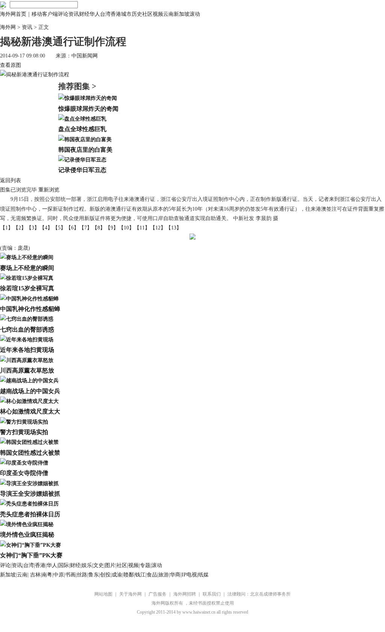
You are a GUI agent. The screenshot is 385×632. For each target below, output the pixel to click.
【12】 (158, 228)
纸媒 (203, 575)
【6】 (72, 228)
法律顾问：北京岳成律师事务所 (259, 594)
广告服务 (158, 594)
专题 (145, 565)
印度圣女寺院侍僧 (24, 473)
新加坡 (181, 14)
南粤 (47, 575)
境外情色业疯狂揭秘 (27, 534)
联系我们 (212, 594)
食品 (152, 575)
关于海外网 (130, 594)
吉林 (35, 575)
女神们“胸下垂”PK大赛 (31, 555)
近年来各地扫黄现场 (27, 349)
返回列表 (10, 180)
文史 (98, 565)
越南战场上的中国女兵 (30, 391)
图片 (110, 565)
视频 (158, 14)
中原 (58, 575)
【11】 (142, 228)
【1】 (6, 228)
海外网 (8, 27)
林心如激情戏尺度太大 (30, 411)
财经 (84, 14)
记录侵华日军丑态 (82, 169)
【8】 (98, 228)
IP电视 (189, 575)
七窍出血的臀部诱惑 (27, 329)
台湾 (105, 14)
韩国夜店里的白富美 (85, 149)
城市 (126, 14)
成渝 (117, 575)
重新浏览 (48, 190)
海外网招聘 (184, 594)
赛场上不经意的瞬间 (27, 268)
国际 (63, 565)
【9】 (111, 228)
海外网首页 (13, 14)
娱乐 (87, 565)
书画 (70, 575)
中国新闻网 (84, 56)
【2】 (19, 228)
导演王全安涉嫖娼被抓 (30, 493)
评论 (63, 14)
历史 (137, 14)
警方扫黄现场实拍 (24, 432)
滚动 (194, 14)
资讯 (73, 14)
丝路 (82, 575)
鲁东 (93, 575)
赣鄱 (128, 575)
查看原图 (10, 65)
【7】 (85, 228)
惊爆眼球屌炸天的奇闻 (88, 108)
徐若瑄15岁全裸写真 (27, 288)
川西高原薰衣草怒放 (27, 370)
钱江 (140, 575)
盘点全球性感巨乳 (82, 129)
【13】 (174, 228)
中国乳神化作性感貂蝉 (30, 308)
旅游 (163, 575)
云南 (168, 14)
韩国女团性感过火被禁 (30, 452)
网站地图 (103, 594)
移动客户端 (45, 14)
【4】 (46, 228)
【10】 (126, 228)
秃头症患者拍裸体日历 (30, 514)
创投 (105, 575)
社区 (147, 14)
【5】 (59, 228)
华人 (94, 14)
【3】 (32, 228)
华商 (175, 575)
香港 (116, 14)
